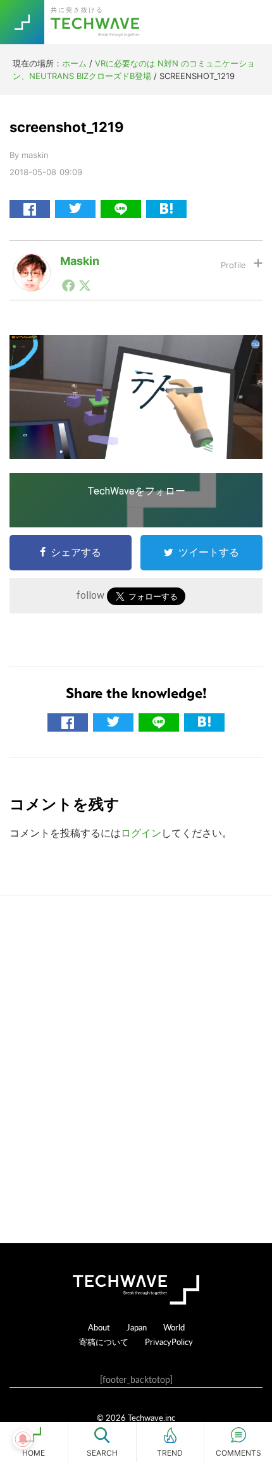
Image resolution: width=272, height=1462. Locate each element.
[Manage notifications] (23, 1439)
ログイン (141, 832)
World (174, 1327)
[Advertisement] (136, 1069)
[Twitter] (84, 285)
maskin (79, 260)
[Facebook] (68, 285)
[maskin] (32, 263)
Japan (137, 1327)
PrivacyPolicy (169, 1342)
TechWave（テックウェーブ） (97, 22)
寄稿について (103, 1342)
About (99, 1327)
